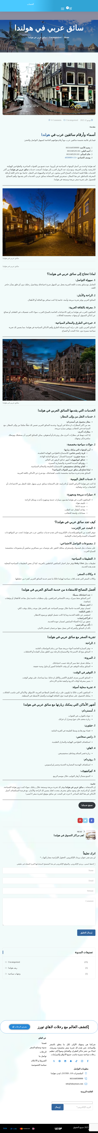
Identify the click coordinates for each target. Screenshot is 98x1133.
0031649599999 (76, 1078)
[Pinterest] (60, 1061)
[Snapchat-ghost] (71, 1061)
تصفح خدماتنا (87, 805)
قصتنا (44, 1043)
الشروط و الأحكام (38, 1061)
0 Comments (56, 120)
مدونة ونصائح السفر (38, 1047)
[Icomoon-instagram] (82, 1061)
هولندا (45, 135)
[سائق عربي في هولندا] (91, 820)
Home (66, 37)
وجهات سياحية (14, 974)
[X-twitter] (54, 1061)
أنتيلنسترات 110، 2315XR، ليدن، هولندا (67, 1073)
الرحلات (43, 1052)
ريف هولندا (12, 968)
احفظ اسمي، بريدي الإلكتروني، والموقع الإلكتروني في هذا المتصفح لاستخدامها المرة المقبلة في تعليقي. (55, 864)
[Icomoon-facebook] (88, 1061)
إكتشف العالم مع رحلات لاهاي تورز (63, 1027)
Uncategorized (55, 37)
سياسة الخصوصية (38, 1065)
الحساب (30, 4)
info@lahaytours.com (74, 1084)
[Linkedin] (65, 1061)
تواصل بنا (42, 1056)
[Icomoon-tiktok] (76, 1061)
